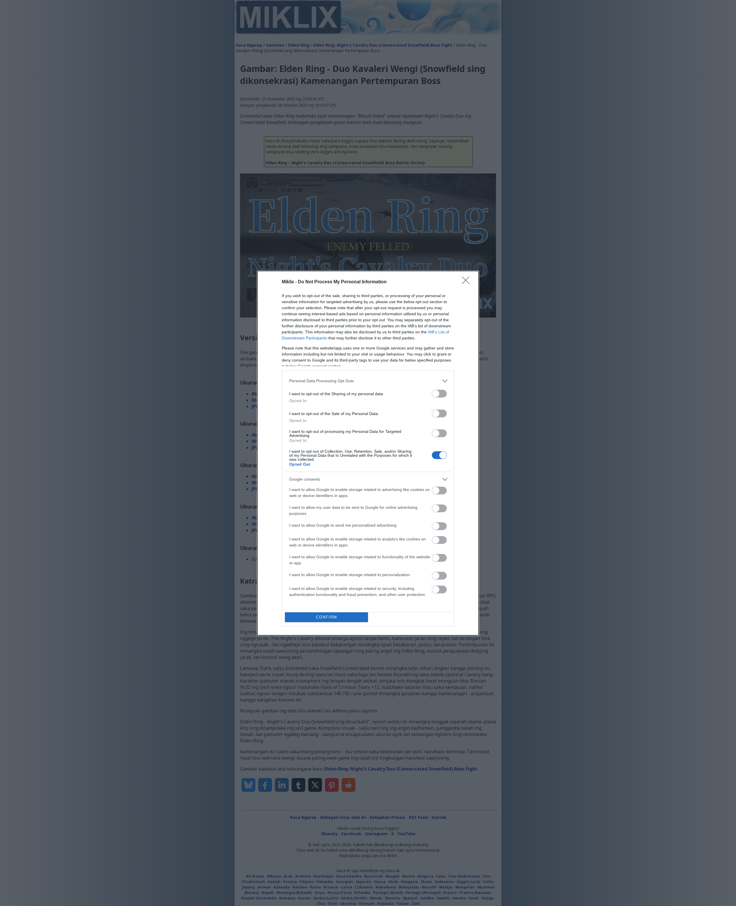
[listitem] (368, 381)
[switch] (439, 393)
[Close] (467, 282)
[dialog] (368, 453)
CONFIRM (326, 617)
